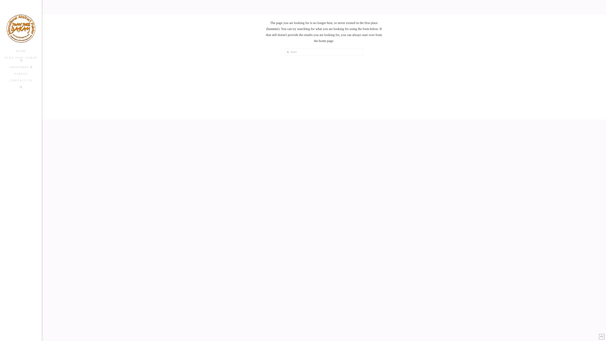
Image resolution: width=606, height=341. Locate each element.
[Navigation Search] (21, 87)
